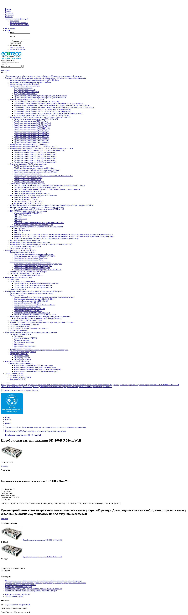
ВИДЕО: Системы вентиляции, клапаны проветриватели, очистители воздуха (39, 350)
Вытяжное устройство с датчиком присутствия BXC (139, 385)
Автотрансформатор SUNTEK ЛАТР (27, 197)
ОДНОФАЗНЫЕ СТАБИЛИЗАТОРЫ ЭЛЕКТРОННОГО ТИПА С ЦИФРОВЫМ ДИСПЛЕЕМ (49, 185)
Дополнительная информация (16, 19)
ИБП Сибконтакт (20, 219)
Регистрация (10, 28)
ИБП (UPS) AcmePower (22, 215)
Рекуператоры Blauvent (22, 360)
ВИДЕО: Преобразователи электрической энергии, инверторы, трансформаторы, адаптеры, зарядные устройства (52, 205)
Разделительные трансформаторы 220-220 (25, 246)
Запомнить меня (18, 41)
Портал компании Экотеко (19, 25)
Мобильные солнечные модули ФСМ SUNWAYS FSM (34, 256)
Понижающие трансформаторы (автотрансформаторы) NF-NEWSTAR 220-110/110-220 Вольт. (49, 103)
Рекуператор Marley (21, 356)
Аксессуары (18, 336)
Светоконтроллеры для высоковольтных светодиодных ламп (36, 283)
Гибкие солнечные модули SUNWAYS (28, 275)
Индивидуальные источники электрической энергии (33, 254)
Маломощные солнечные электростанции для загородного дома (38, 264)
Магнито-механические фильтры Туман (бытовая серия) (35, 367)
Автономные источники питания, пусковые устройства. (30, 82)
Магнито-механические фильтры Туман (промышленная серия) (37, 369)
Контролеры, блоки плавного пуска (18, 277)
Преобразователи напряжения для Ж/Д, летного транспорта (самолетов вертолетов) (41, 244)
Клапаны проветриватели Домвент (23, 352)
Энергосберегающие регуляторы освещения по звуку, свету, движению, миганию (40, 316)
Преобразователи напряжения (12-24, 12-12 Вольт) (28, 144)
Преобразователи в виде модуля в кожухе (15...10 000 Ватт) (36, 172)
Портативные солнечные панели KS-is (28, 260)
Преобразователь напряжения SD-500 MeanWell (31, 142)
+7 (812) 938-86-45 (7, 60)
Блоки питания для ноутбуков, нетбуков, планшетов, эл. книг (37, 170)
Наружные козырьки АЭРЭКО (25, 338)
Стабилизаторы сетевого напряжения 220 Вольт (27, 184)
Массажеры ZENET (17, 375)
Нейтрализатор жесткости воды (21, 363)
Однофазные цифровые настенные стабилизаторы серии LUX (37, 187)
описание (4, 519)
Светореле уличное (17, 295)
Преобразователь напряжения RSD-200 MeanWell (32, 125)
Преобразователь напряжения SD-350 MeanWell (31, 139)
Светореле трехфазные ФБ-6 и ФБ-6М (28, 311)
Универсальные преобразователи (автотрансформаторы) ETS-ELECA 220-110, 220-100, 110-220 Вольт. (52, 105)
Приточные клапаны (21, 340)
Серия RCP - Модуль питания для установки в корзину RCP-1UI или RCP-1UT (43, 176)
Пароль (12, 37)
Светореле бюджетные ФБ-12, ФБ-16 (27, 303)
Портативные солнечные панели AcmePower (30, 258)
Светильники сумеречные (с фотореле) (24, 324)
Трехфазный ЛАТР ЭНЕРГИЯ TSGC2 (28, 203)
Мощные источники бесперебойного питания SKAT (33, 225)
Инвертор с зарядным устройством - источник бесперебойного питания (36, 227)
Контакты (9, 17)
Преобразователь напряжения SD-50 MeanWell (31, 141)
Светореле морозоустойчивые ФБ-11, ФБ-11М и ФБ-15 (34, 305)
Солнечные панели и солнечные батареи (20, 250)
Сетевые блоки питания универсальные (29, 182)
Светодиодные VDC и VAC (20, 326)
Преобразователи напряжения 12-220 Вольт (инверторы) (35, 154)
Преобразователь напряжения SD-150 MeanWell (31, 133)
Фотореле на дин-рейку (18, 330)
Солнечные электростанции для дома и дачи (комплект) (30, 262)
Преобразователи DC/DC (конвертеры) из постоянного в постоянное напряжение (40, 117)
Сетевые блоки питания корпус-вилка (28, 178)
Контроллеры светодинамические (22, 281)
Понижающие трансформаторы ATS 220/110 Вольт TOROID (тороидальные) (42, 111)
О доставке (9, 15)
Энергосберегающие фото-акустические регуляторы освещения (37, 318)
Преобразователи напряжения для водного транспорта (30, 242)
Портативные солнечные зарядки (22, 252)
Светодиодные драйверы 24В (21, 248)
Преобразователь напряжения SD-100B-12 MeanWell (42, 540)
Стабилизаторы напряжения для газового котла (31, 193)
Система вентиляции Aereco (20, 334)
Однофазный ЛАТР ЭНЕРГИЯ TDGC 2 (29, 201)
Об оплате (9, 13)
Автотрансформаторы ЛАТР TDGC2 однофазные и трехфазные (33, 195)
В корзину (4, 466)
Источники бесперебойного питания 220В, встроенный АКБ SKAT (39, 223)
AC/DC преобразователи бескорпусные (28, 166)
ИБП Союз (18, 221)
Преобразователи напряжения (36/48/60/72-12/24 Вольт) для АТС (34, 146)
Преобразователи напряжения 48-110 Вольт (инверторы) (35, 160)
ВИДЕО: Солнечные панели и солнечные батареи (28, 272)
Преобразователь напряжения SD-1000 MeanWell (32, 129)
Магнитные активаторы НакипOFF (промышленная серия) (36, 371)
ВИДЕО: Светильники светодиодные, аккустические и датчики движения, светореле (41, 322)
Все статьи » (107, 387)
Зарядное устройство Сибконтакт (26, 92)
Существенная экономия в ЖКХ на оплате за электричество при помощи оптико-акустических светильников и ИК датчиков (72, 385)
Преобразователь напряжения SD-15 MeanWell (31, 131)
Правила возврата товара (19, 23)
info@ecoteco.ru (24, 605)
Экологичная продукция (14, 373)
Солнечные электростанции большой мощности (32, 268)
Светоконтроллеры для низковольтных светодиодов (33, 285)
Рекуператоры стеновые (19, 354)
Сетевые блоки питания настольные (27, 180)
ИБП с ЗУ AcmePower (22, 230)
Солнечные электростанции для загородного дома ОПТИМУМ (37, 270)
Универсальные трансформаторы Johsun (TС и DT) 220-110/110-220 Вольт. (41, 115)
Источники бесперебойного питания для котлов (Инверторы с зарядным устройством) (46, 238)
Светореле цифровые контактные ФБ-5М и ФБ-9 (32, 313)
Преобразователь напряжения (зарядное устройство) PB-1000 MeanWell (40, 96)
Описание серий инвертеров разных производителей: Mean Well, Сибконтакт (73, 387)
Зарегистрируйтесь (17, 47)
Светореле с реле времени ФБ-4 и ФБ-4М (29, 309)
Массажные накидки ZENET (20, 377)
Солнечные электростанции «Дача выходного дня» (33, 266)
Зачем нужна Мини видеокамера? (13, 385)
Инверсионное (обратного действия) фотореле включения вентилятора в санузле (44, 297)
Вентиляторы (19, 344)
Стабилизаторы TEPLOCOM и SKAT (28, 191)
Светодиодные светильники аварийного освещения (29, 328)
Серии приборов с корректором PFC (27, 174)
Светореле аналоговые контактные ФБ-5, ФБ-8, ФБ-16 (34, 299)
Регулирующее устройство (24, 342)
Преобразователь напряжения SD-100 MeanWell (31, 127)
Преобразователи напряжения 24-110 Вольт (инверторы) (35, 156)
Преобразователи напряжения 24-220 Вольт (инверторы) (35, 158)
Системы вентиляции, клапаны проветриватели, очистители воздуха (31, 332)
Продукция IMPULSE (18, 379)
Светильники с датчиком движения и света (26, 320)
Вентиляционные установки (24, 346)
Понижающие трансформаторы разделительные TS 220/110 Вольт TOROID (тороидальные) (48, 113)
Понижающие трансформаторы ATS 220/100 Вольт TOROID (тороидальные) (42, 109)
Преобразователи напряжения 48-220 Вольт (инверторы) (35, 162)
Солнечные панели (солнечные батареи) (25, 273)
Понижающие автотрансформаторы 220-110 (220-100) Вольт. (36, 101)
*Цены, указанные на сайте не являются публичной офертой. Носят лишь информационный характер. (43, 76)
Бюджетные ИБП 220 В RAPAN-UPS (28, 213)
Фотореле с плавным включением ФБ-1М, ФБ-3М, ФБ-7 (35, 315)
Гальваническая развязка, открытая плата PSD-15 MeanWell (36, 119)
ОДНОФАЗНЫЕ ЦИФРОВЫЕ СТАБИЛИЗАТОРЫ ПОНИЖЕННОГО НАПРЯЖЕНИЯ (47, 189)
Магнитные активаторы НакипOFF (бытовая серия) (33, 365)
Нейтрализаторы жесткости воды (17, 361)
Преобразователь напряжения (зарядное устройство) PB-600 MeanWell (40, 98)
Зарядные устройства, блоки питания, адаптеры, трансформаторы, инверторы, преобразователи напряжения (45, 78)
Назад (7, 417)
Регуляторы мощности (18, 289)
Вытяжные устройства (22, 348)
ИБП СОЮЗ (18, 232)
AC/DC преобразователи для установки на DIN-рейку (34, 168)
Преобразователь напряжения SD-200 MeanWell (31, 135)
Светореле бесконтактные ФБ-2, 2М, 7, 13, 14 (31, 301)
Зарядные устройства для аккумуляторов (25, 86)
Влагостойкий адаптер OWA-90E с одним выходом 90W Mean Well (39, 209)
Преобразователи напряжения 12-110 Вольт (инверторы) (35, 152)
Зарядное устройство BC (23, 88)
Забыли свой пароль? (17, 49)
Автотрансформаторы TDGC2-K (26, 199)
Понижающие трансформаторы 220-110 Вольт (27, 99)
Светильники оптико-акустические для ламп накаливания (31, 293)
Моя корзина (5, 70)
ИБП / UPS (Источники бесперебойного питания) (28, 211)
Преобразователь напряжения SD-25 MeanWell (31, 137)
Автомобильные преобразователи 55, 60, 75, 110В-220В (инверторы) (39, 150)
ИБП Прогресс (19, 229)
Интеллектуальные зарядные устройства (25, 240)
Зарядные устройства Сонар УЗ (25, 94)
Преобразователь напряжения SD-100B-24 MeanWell (42, 557)
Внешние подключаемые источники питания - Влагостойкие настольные (37, 207)
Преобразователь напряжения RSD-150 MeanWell (32, 123)
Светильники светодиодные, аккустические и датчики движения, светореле (33, 291)
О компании (14, 21)
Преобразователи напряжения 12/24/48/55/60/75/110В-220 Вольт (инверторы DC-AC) (41, 148)
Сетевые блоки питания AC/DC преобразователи (28, 164)
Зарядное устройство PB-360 (24, 90)
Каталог (8, 11)
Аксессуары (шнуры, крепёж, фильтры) (24, 84)
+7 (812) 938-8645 (11, 605)
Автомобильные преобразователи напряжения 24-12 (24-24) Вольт (34, 80)
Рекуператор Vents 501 (22, 358)
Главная (8, 9)
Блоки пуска (14, 279)
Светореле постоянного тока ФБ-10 (27, 307)
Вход (7, 30)
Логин (12, 32)
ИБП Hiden (18, 217)
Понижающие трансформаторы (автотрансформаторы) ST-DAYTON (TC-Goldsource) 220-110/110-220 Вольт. (54, 107)
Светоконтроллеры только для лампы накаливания (33, 287)
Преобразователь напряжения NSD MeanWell (31, 121)
